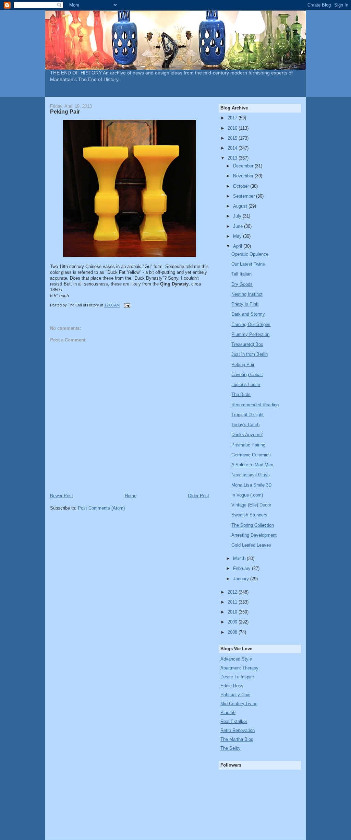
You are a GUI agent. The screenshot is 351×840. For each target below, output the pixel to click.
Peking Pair (242, 364)
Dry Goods (242, 284)
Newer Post (61, 495)
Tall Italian (241, 274)
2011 (233, 602)
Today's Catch (245, 424)
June (238, 226)
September (244, 196)
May (238, 236)
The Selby (230, 748)
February (242, 568)
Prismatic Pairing (248, 444)
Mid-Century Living (238, 703)
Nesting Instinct (247, 294)
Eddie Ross (231, 685)
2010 (233, 612)
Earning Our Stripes (250, 324)
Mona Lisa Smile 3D (251, 485)
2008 (233, 632)
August (241, 206)
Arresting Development (254, 535)
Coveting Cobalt (247, 374)
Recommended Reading (255, 404)
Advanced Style (236, 659)
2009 (233, 622)
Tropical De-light (247, 414)
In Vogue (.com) (247, 495)
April (238, 246)
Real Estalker (233, 721)
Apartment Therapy (239, 667)
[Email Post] (127, 305)
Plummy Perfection (250, 334)
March (240, 558)
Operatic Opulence (249, 254)
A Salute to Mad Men (252, 464)
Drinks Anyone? (247, 434)
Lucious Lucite (245, 384)
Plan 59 (227, 712)
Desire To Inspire (237, 676)
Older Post (198, 495)
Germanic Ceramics (251, 454)
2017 (233, 117)
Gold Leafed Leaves (251, 545)
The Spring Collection (252, 525)
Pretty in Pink (244, 304)
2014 (233, 148)
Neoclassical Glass (250, 474)
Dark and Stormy (248, 314)
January (241, 578)
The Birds (241, 394)
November (244, 175)
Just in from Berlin (249, 354)
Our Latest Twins (248, 264)
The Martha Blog (236, 739)
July (238, 216)
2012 (233, 592)
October (241, 186)
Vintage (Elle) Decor (251, 505)
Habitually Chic (235, 694)
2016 (233, 128)
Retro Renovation (237, 730)
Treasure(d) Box (247, 344)
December (244, 165)
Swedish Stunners (249, 514)
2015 (233, 138)
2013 (233, 158)
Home (130, 495)
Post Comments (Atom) (101, 508)
